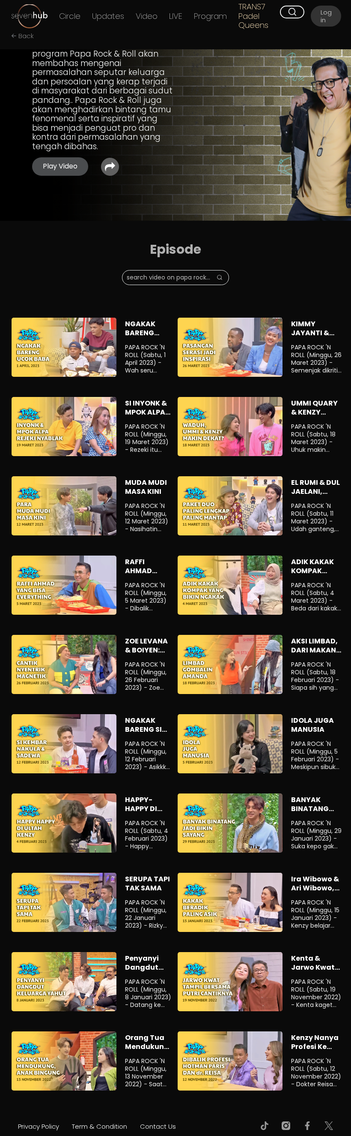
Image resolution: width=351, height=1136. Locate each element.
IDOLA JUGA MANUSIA (312, 724)
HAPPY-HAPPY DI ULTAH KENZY (141, 813)
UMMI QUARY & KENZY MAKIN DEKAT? (314, 416)
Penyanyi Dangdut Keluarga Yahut (142, 971)
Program (210, 16)
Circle (69, 16)
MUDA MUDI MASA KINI (146, 487)
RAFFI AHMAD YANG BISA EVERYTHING (147, 575)
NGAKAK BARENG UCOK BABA (146, 333)
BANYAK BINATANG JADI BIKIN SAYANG (310, 813)
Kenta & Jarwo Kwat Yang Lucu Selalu (313, 971)
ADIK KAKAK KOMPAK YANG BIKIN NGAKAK (312, 575)
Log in (326, 16)
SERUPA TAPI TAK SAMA (147, 883)
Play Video (60, 166)
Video (147, 16)
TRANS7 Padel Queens (253, 16)
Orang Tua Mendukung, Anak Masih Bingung (148, 1051)
